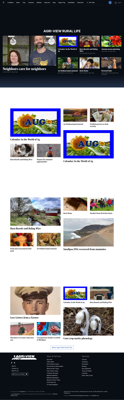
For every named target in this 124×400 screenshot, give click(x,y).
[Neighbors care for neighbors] (29, 51)
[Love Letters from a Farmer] (35, 301)
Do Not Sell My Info (98, 391)
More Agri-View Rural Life (62, 347)
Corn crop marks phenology (78, 338)
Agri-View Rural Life (62, 31)
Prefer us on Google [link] (19, 374)
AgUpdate (22, 391)
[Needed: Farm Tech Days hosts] (102, 204)
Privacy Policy (75, 391)
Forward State (106, 71)
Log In (119, 2)
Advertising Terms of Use (86, 391)
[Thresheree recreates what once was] (22, 328)
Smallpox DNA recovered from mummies (84, 249)
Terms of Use (67, 391)
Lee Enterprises (16, 394)
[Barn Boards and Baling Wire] (89, 41)
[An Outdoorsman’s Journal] (68, 62)
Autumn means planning (110, 49)
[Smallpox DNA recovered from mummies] (88, 232)
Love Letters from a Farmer (24, 318)
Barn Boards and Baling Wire (21, 160)
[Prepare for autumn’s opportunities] (49, 150)
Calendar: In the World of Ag (25, 139)
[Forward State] (111, 62)
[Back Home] (89, 62)
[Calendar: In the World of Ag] (68, 41)
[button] (26, 374)
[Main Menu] (3, 2)
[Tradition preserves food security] (102, 115)
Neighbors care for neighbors (24, 69)
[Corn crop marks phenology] (88, 321)
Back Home (84, 71)
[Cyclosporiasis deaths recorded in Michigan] (49, 328)
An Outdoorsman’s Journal (68, 71)
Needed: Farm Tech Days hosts (101, 213)
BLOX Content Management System (79, 395)
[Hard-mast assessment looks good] (22, 239)
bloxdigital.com (95, 395)
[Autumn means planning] (111, 41)
